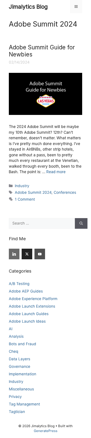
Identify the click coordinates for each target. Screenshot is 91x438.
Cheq (13, 351)
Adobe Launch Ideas (27, 321)
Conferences (65, 192)
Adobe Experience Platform (33, 299)
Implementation (22, 374)
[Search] (81, 223)
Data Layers (19, 359)
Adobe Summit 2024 (33, 192)
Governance (19, 366)
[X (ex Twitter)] (27, 254)
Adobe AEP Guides (26, 291)
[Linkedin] (14, 254)
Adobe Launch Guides (29, 314)
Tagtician (17, 411)
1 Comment (25, 199)
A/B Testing (19, 283)
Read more (56, 172)
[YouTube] (39, 254)
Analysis (16, 336)
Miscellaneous (21, 389)
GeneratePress (45, 431)
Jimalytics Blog (28, 6)
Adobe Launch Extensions (32, 306)
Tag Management (24, 404)
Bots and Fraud (22, 344)
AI (10, 329)
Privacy (15, 396)
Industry (22, 186)
